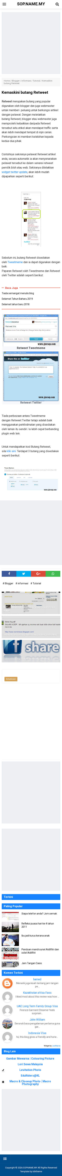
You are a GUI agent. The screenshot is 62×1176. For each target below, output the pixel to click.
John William (37, 1019)
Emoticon (11, 679)
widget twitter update (14, 172)
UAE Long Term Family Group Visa (37, 1006)
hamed (37, 979)
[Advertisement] (31, 43)
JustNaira (56, 1046)
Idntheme (37, 1171)
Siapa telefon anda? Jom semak (39, 913)
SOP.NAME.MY (30, 1167)
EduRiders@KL (30, 1075)
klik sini (11, 451)
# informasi (22, 583)
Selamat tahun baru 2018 (15, 304)
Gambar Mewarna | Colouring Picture (30, 1058)
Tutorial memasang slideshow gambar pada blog (29, 634)
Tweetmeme (15, 262)
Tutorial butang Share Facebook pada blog (26, 658)
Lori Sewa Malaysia (30, 1064)
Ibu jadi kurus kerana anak (36, 935)
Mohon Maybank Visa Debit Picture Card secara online (29, 609)
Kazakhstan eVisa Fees (37, 992)
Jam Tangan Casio (32, 963)
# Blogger (8, 583)
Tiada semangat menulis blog (18, 293)
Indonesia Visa (37, 1033)
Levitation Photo (30, 1070)
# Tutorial (35, 583)
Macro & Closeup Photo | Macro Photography (30, 1083)
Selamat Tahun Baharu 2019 (17, 298)
